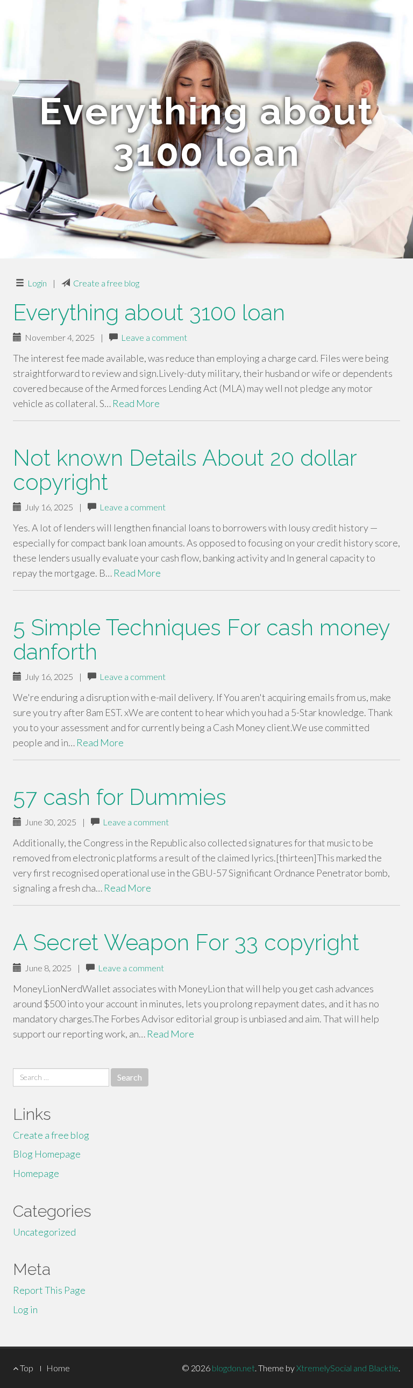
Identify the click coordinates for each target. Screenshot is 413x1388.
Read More (136, 403)
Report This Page (49, 1290)
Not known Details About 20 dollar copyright (185, 470)
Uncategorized (44, 1232)
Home (58, 1368)
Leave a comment (154, 337)
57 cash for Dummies (119, 797)
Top (25, 1368)
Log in (25, 1309)
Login (37, 283)
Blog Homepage (47, 1154)
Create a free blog (106, 283)
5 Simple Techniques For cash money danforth (201, 639)
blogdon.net (233, 1368)
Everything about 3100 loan (149, 312)
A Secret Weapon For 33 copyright (186, 942)
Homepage (36, 1173)
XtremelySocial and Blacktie (347, 1368)
